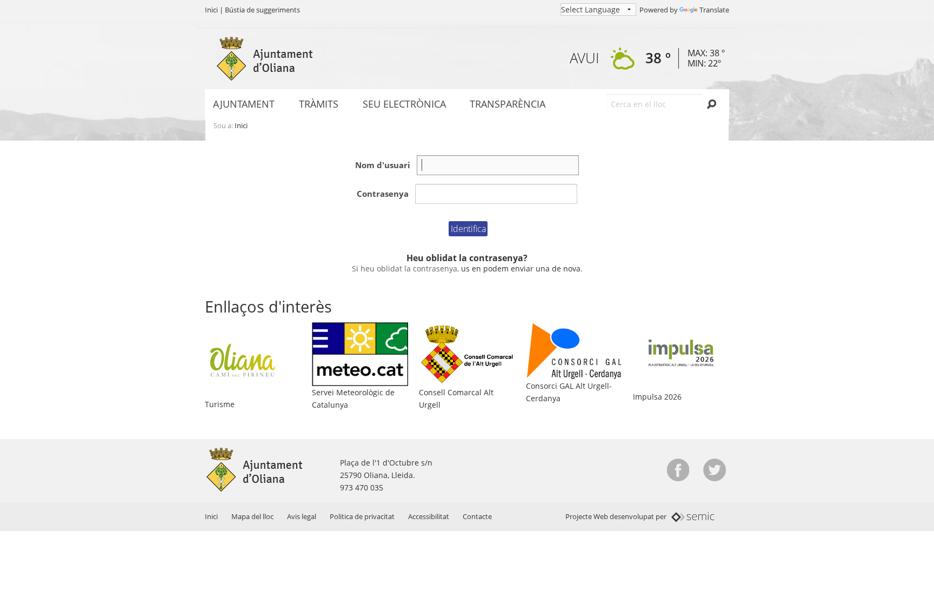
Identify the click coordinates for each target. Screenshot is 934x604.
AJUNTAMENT (244, 103)
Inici (211, 10)
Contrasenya (383, 193)
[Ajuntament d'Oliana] (264, 58)
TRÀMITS (318, 103)
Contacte (477, 516)
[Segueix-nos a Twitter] (714, 470)
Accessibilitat (428, 516)
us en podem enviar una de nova (521, 268)
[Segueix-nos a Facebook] (678, 470)
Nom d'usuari (382, 165)
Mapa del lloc (252, 516)
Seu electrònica (404, 103)
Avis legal (301, 516)
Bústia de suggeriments (262, 10)
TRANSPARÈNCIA (507, 103)
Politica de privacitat (362, 516)
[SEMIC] (693, 516)
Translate (714, 10)
